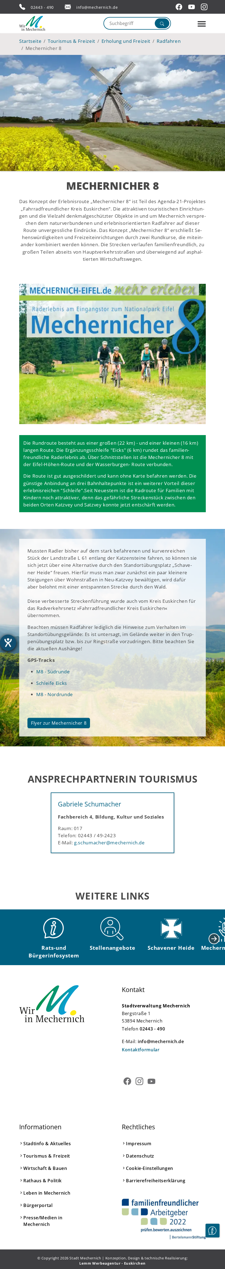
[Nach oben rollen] (212, 1247)
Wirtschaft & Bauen (45, 1168)
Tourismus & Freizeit (46, 1156)
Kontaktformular (141, 1050)
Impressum (138, 1144)
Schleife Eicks (51, 683)
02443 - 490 (42, 7)
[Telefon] (22, 7)
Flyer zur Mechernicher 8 (58, 723)
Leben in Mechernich (46, 1193)
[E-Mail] (68, 7)
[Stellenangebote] (112, 928)
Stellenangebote (112, 947)
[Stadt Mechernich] (42, 23)
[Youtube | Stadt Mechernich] (192, 7)
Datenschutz (140, 1156)
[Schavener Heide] (171, 928)
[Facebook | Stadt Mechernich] (179, 7)
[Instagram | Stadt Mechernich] (205, 7)
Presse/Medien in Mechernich (42, 1221)
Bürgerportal (38, 1205)
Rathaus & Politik (42, 1181)
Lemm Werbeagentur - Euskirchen (112, 1263)
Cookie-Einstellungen (149, 1168)
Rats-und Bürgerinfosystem (54, 951)
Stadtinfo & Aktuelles (47, 1144)
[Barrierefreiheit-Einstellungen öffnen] (8, 643)
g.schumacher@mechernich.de (109, 842)
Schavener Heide (171, 947)
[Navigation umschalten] (202, 24)
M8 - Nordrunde (54, 694)
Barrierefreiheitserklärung (155, 1181)
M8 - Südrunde (53, 671)
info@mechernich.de (97, 7)
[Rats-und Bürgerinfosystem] (54, 928)
